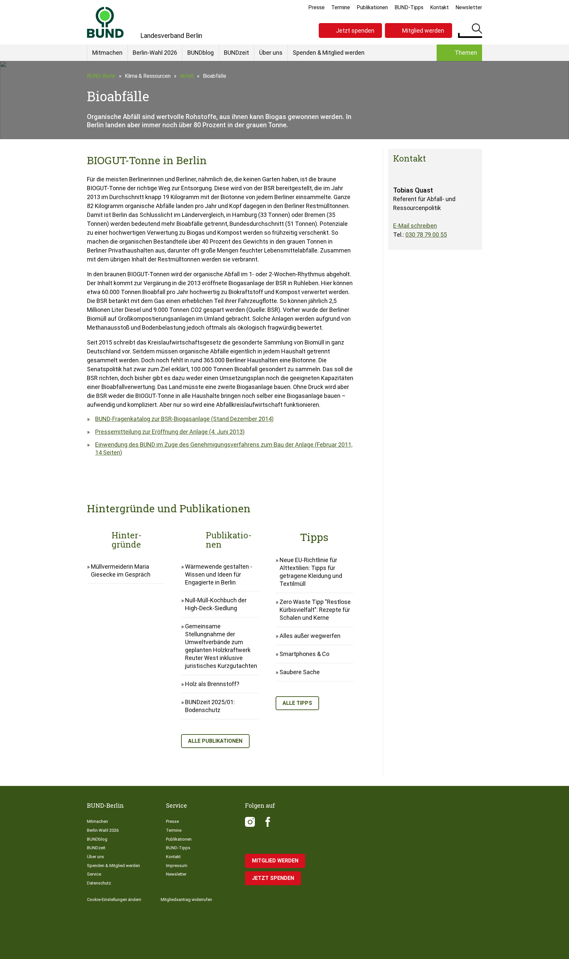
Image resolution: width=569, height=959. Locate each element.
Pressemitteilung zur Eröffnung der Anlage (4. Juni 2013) (170, 431)
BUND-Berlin (101, 76)
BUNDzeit (236, 52)
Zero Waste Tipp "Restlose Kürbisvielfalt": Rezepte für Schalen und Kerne (315, 609)
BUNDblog (200, 52)
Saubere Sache (300, 672)
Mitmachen (107, 52)
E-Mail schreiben (415, 225)
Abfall (187, 76)
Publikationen (372, 7)
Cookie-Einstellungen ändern (114, 899)
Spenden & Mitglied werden (329, 52)
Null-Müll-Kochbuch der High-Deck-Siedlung (216, 604)
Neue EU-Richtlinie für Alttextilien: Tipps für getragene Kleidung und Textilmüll (311, 571)
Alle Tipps (297, 703)
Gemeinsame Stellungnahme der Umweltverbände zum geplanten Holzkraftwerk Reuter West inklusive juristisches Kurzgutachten (221, 646)
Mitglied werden (423, 30)
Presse (316, 7)
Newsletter (468, 7)
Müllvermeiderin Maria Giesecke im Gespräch (120, 570)
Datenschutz (99, 883)
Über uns (271, 52)
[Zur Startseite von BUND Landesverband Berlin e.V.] (105, 22)
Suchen (477, 29)
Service (94, 874)
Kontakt (439, 7)
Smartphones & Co (304, 653)
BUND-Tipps (408, 7)
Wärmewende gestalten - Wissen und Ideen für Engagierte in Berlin (218, 574)
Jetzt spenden (355, 30)
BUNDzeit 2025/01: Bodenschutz (210, 706)
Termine (340, 7)
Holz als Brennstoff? (212, 683)
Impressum (176, 865)
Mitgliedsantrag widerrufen (186, 899)
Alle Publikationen (215, 741)
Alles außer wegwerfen (310, 635)
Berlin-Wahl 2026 (155, 52)
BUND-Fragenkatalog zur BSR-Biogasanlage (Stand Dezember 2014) (184, 418)
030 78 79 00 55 (426, 234)
